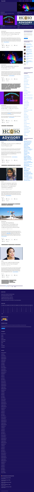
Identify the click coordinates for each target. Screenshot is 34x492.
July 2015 (2, 409)
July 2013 (2, 445)
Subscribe (26, 38)
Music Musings (3, 341)
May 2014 (2, 430)
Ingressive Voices (4, 125)
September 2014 (3, 424)
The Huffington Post (26, 126)
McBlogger (25, 108)
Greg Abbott (30, 149)
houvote (29, 161)
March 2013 (2, 451)
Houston (18, 25)
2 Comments (8, 69)
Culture (2, 335)
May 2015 (2, 412)
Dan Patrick (26, 148)
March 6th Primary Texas (26, 163)
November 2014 (3, 421)
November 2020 (3, 352)
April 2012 (2, 468)
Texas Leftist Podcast (10, 125)
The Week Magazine (26, 132)
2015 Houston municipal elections (28, 142)
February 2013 (3, 453)
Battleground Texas (26, 146)
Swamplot (25, 120)
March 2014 (2, 433)
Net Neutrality (30, 164)
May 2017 (2, 376)
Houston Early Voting (26, 155)
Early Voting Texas (26, 149)
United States (3, 347)
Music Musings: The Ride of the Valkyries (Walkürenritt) (29, 47)
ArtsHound (25, 78)
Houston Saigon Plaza (5, 244)
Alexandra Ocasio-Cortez (5, 280)
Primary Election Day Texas (26, 166)
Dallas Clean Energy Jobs (13, 280)
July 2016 (2, 391)
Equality (2, 336)
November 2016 (3, 385)
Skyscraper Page (26, 117)
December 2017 (3, 370)
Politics (2, 342)
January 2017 (3, 382)
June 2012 (2, 465)
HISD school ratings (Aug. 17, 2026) (5, 484)
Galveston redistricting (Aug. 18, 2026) (6, 482)
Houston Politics (2, 25)
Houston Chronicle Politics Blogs (28, 97)
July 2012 (2, 463)
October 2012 (3, 459)
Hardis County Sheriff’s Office (11, 165)
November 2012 (3, 457)
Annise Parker (27, 144)
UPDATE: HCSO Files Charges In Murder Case (11, 144)
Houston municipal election (27, 158)
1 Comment (9, 265)
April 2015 (2, 414)
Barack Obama (26, 145)
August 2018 (3, 361)
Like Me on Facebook (27, 68)
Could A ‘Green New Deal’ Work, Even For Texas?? (10, 263)
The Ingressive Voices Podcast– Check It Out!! (10, 107)
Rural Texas (11, 281)
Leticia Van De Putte (28, 162)
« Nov (2, 313)
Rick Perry (31, 166)
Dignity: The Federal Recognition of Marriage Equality (29, 62)
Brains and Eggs (27, 147)
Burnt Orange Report (26, 84)
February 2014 (3, 435)
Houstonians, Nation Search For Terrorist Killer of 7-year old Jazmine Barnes (9, 185)
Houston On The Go (26, 102)
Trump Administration (11, 244)
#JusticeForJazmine (4, 165)
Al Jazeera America (26, 75)
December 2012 (3, 456)
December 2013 (3, 438)
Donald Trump (29, 148)
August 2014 (3, 426)
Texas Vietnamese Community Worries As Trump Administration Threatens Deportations (10, 225)
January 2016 (3, 400)
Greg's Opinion (26, 93)
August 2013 (3, 444)
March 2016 (2, 397)
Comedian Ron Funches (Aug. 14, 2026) (6, 486)
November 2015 (3, 403)
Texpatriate (26, 176)
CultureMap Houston (26, 87)
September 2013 (3, 442)
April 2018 (2, 364)
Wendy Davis (27, 180)
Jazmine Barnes (18, 165)
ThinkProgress (26, 135)
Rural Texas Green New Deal (5, 282)
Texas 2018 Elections (27, 172)
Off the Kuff (25, 114)
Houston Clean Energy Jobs (5, 281)
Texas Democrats (28, 173)
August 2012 (3, 462)
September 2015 (3, 406)
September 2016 (3, 388)
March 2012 (2, 469)
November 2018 (3, 358)
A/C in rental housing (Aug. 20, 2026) (6, 477)
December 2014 (3, 420)
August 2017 (3, 373)
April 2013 (2, 450)
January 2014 (3, 436)
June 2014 (2, 429)
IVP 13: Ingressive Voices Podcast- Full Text (10, 67)
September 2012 (3, 460)
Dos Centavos (25, 90)
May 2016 (2, 394)
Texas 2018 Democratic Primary (27, 171)
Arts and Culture (3, 333)
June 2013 (2, 447)
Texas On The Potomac (27, 123)
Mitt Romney (26, 164)
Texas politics (26, 175)
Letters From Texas (26, 105)
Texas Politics (3, 345)
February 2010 (3, 472)
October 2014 (3, 423)
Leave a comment (10, 35)
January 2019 (3, 355)
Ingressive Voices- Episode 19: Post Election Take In (10, 33)
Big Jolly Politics (26, 81)
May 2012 (2, 466)
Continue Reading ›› (12, 75)
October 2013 (3, 441)
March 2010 (2, 471)
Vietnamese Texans (18, 244)
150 (12, 286)
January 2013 (3, 454)
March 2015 (2, 415)
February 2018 (3, 367)
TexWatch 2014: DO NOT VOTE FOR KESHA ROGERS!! (29, 54)
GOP (28, 149)
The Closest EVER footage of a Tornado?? (29, 44)
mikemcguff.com (26, 111)
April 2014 (2, 432)
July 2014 (2, 427)
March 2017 (2, 379)
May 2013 (2, 448)
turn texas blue (29, 178)
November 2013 (3, 439)
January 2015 (3, 418)
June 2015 (2, 411)
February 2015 (3, 417)
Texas (25, 167)
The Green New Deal (12, 282)
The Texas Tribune (26, 129)
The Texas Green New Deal (5, 283)
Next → (15, 286)
